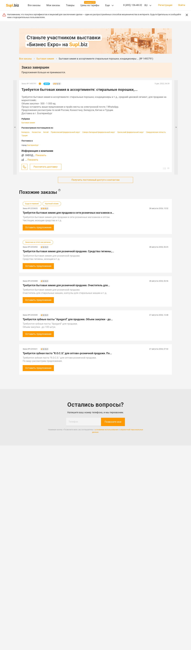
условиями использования (106, 430)
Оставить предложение (38, 227)
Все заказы (34, 5)
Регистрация (165, 5)
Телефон (73, 421)
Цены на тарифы (89, 5)
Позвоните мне (113, 421)
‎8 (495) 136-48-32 (132, 5)
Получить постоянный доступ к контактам (95, 179)
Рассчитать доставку (46, 166)
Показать (41, 155)
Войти (181, 5)
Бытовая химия (28, 123)
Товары (70, 5)
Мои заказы (53, 5)
